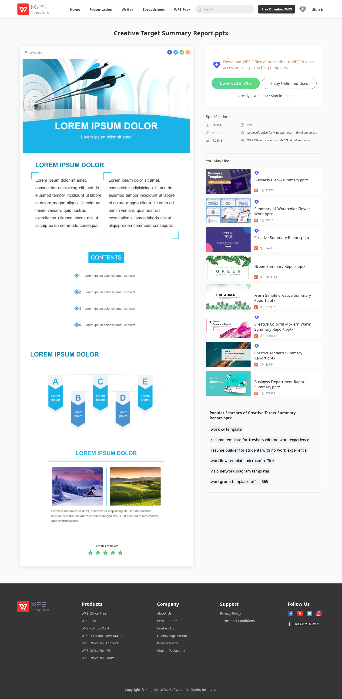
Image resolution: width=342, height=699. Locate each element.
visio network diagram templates (240, 471)
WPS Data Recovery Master (103, 635)
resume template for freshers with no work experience (260, 439)
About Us (164, 613)
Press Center (167, 621)
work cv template (226, 429)
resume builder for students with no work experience (259, 450)
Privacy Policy (167, 643)
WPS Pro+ (89, 621)
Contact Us (165, 628)
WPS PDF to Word (95, 628)
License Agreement (172, 635)
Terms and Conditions (237, 621)
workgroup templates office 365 (239, 481)
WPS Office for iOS (96, 650)
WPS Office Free (94, 613)
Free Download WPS (277, 9)
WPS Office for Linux (98, 658)
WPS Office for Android (100, 643)
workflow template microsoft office (242, 460)
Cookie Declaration (171, 650)
